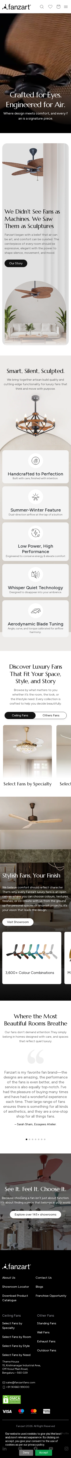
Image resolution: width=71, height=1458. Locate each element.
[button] (35, 767)
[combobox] (35, 754)
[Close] (66, 680)
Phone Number (18, 720)
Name (12, 707)
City (11, 733)
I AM (11, 746)
